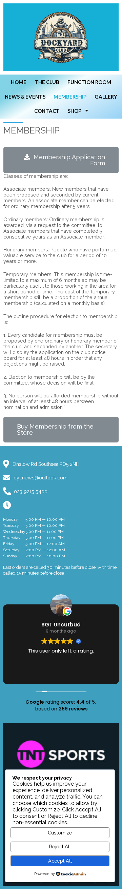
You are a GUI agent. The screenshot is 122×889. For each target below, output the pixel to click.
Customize (60, 832)
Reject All (60, 846)
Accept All (60, 861)
